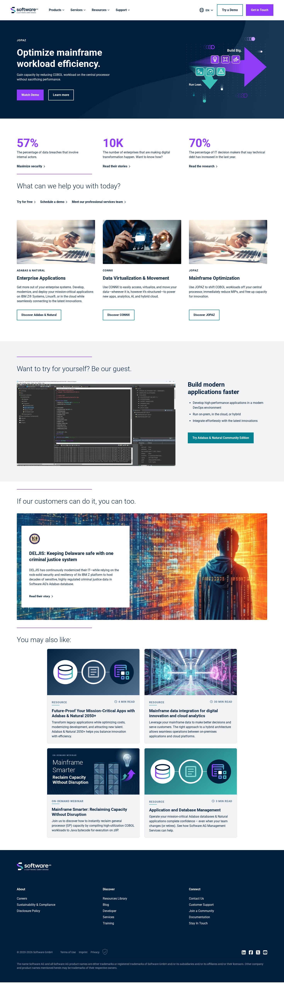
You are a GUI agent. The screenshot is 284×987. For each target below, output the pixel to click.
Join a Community (201, 911)
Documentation (199, 917)
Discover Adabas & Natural (39, 315)
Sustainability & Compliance (36, 905)
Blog (106, 905)
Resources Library (115, 898)
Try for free (25, 202)
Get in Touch (259, 10)
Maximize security (29, 166)
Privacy (95, 952)
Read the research (201, 166)
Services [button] (76, 10)
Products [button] (55, 10)
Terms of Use (68, 952)
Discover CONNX (118, 315)
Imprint (83, 952)
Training (108, 923)
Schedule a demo (52, 202)
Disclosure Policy (28, 911)
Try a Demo (230, 10)
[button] (105, 952)
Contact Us (196, 898)
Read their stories (115, 166)
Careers (22, 898)
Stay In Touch (198, 923)
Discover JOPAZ (204, 315)
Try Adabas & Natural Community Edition (220, 438)
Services (108, 917)
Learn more (61, 95)
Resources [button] (99, 10)
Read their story (39, 596)
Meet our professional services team (97, 202)
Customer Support (201, 905)
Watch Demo (30, 95)
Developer (109, 911)
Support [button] (121, 10)
